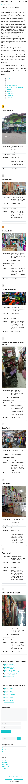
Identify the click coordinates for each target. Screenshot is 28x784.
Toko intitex (10, 93)
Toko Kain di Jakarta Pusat (9, 694)
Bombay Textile (11, 83)
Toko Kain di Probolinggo (9, 699)
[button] (19, 1)
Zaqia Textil (10, 91)
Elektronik (4, 751)
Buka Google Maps (15, 157)
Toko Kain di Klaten (8, 691)
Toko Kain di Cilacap (8, 700)
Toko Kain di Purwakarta (9, 702)
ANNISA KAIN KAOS (12, 85)
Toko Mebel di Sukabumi (9, 668)
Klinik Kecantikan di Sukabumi (10, 673)
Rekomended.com (7, 1)
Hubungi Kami (5, 764)
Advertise (4, 760)
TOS (3, 770)
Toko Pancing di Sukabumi (9, 670)
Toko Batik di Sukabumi (9, 676)
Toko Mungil (10, 95)
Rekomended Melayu (18, 779)
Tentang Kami (5, 768)
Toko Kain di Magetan (8, 688)
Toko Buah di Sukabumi (9, 667)
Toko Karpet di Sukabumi (9, 665)
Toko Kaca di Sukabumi (9, 664)
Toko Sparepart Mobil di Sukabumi (11, 671)
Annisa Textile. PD (11, 78)
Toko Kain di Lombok (8, 697)
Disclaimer (4, 762)
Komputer (4, 749)
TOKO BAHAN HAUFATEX (13, 97)
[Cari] (19, 738)
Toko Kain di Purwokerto (9, 692)
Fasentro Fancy (11, 81)
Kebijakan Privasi (5, 766)
